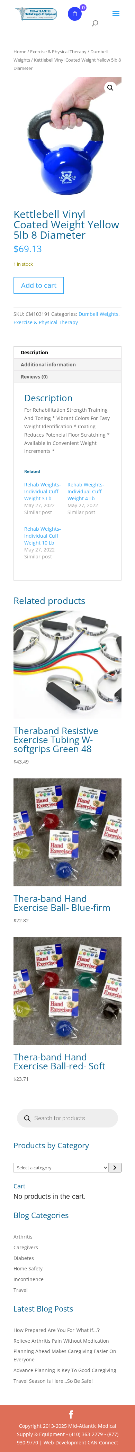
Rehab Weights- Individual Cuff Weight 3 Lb (42, 491)
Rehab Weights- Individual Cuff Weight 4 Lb (86, 491)
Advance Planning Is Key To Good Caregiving (65, 1370)
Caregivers (26, 1247)
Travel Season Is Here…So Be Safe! (53, 1381)
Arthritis (23, 1236)
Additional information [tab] (48, 364)
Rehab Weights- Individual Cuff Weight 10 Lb (42, 536)
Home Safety (28, 1268)
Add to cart (38, 285)
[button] (110, 88)
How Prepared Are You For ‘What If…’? (57, 1330)
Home (20, 51)
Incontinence (29, 1279)
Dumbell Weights (98, 314)
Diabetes (24, 1258)
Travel (21, 1290)
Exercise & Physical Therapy (58, 51)
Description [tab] (34, 352)
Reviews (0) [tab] (34, 376)
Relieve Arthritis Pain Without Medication (61, 1340)
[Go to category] (115, 1167)
